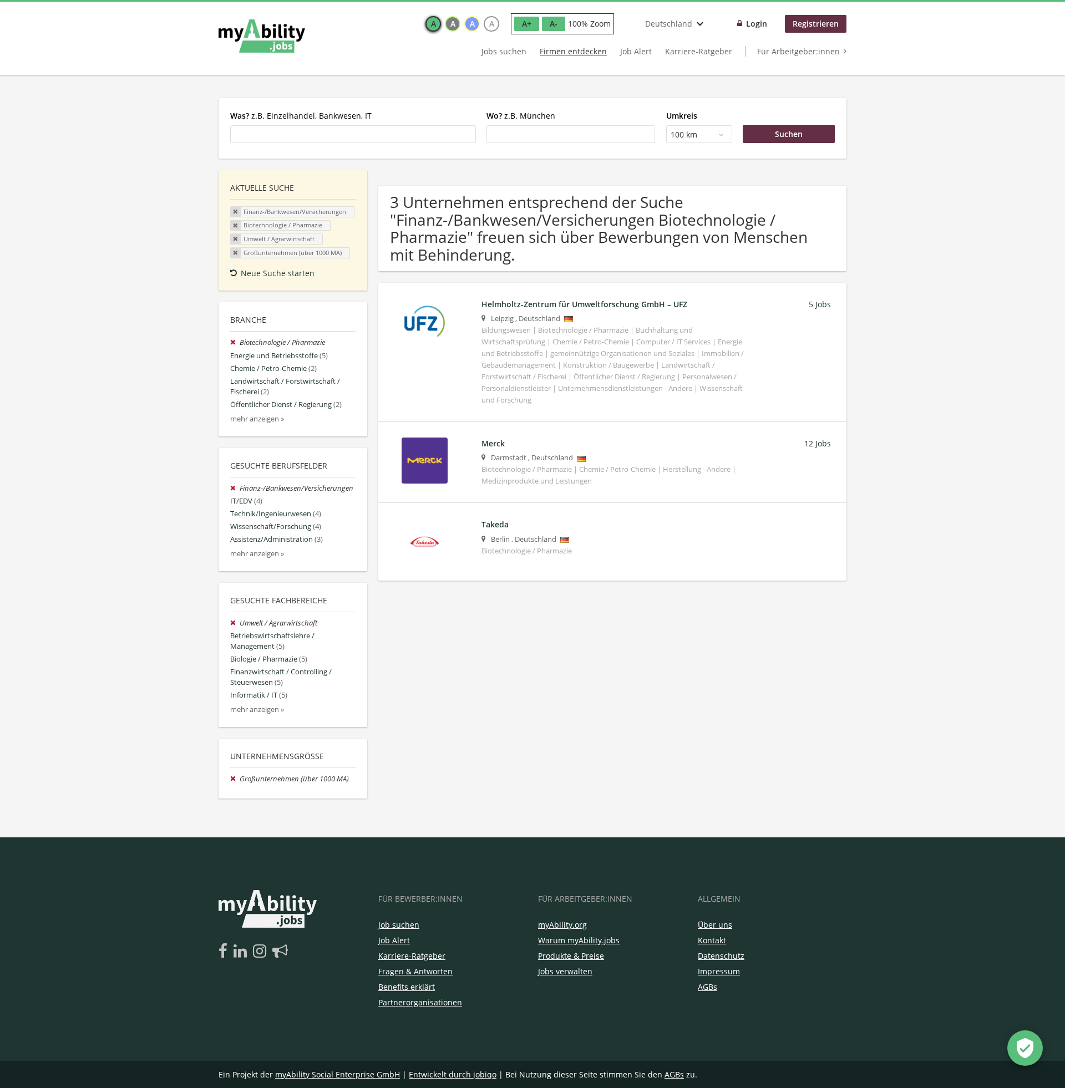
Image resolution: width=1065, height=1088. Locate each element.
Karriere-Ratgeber (698, 51)
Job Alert (636, 51)
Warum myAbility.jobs (579, 940)
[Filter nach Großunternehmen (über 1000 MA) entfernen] (235, 779)
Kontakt (712, 940)
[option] (433, 24)
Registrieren (816, 23)
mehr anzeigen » (257, 419)
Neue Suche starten (278, 273)
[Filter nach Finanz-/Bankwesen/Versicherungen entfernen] (235, 488)
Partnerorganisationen (420, 1002)
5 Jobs (820, 304)
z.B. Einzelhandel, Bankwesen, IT (301, 115)
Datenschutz (721, 955)
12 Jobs (817, 443)
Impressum (719, 971)
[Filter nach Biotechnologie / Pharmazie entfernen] (235, 342)
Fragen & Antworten (415, 971)
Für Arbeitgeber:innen (798, 51)
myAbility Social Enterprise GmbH (337, 1074)
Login (756, 23)
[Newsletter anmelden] (280, 951)
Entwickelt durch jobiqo (452, 1074)
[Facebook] (225, 951)
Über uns (715, 924)
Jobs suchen (503, 51)
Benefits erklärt (406, 987)
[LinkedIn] (242, 951)
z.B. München (520, 115)
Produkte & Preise (571, 955)
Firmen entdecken (573, 51)
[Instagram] (261, 951)
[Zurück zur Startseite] (262, 36)
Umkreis (681, 115)
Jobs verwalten (565, 971)
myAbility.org (562, 924)
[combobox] (353, 134)
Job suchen (398, 924)
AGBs (707, 987)
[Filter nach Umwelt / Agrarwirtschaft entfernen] (235, 623)
